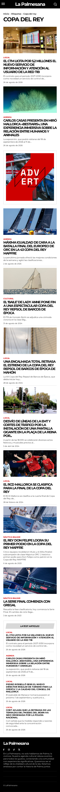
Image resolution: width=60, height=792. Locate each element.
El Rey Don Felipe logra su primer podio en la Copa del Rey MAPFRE (27, 544)
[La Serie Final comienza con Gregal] (30, 580)
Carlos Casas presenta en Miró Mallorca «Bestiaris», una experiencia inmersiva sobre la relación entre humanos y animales (30, 127)
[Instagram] (9, 750)
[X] (19, 750)
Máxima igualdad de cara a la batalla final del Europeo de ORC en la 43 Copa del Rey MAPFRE (28, 247)
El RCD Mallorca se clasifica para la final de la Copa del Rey (27, 488)
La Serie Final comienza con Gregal (26, 603)
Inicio (6, 14)
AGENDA (7, 117)
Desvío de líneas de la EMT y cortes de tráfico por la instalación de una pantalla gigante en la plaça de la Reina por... (29, 428)
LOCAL (6, 58)
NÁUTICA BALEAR (11, 537)
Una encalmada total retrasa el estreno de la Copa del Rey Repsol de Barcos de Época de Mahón (29, 367)
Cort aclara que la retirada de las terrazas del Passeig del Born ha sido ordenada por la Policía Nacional (28, 714)
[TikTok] (14, 750)
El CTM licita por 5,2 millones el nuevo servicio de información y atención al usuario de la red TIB (29, 66)
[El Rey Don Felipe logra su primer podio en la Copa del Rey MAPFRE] (30, 519)
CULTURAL (8, 299)
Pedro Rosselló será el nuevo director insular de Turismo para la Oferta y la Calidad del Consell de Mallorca (29, 688)
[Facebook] (4, 750)
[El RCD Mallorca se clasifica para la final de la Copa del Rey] (30, 463)
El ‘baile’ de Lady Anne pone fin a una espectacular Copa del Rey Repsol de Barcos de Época (29, 307)
